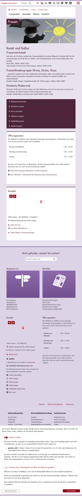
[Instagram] (58, 3)
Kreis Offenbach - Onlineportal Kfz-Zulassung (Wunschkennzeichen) (33, 175)
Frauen (33, 10)
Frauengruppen (43, 10)
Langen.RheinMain (15, 375)
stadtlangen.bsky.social (17, 389)
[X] (54, 3)
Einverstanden (71, 491)
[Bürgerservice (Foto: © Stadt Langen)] (23, 284)
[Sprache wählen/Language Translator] (42, 3)
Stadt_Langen (13, 378)
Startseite (14, 10)
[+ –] (41, 203)
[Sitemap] (46, 3)
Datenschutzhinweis (10, 491)
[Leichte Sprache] (38, 3)
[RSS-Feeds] (70, 3)
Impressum (31, 362)
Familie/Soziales (24, 10)
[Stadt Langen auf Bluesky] (66, 3)
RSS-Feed (12, 392)
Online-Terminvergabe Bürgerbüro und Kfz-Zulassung (28, 171)
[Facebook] (50, 3)
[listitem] (41, 101)
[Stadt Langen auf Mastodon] (62, 3)
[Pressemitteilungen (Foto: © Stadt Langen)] (59, 284)
